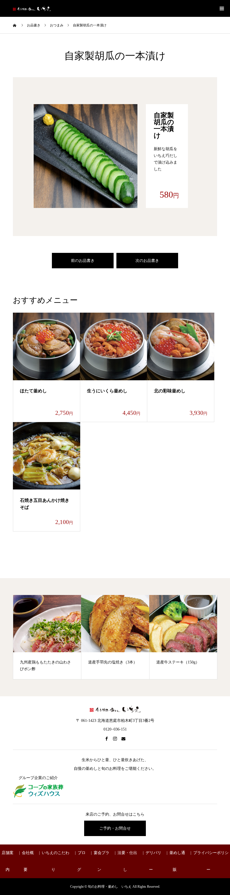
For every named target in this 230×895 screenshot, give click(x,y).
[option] (47, 637)
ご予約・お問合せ (115, 828)
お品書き (33, 25)
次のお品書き (147, 260)
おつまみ (56, 25)
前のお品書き (83, 260)
